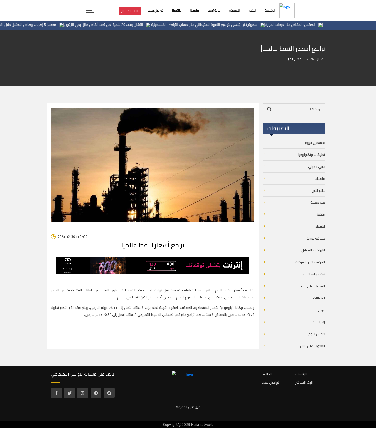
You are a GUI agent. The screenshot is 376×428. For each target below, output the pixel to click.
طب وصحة (317, 202)
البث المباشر (130, 10)
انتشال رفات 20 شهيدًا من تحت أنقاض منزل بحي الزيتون (113, 24)
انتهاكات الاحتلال (313, 250)
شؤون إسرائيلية (314, 274)
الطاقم (267, 374)
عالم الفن (318, 190)
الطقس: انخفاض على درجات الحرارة (300, 24)
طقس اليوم (316, 334)
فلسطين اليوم (315, 142)
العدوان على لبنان (312, 346)
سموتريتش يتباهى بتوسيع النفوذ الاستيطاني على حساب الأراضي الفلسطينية (214, 24)
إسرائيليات (318, 322)
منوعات (319, 178)
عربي (321, 310)
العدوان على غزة (313, 286)
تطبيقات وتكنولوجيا (311, 154)
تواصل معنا (270, 382)
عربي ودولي (316, 166)
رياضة (321, 214)
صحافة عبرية (316, 238)
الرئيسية (313, 59)
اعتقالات (319, 298)
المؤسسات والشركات (310, 262)
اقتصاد (320, 226)
